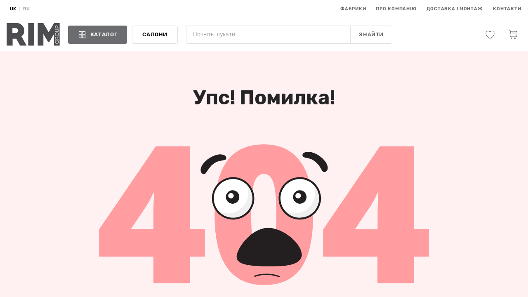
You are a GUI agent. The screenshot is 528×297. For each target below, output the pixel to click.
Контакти (507, 9)
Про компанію (396, 9)
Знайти (371, 34)
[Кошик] (513, 34)
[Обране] (490, 34)
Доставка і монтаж (455, 9)
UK (13, 9)
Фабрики (353, 9)
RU (26, 9)
